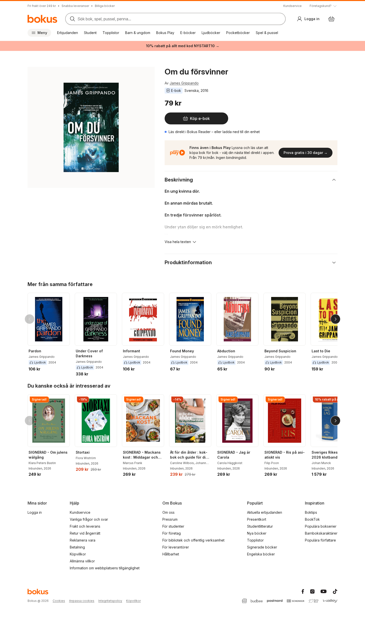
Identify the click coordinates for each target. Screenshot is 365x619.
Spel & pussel (267, 33)
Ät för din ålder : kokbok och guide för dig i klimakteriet (190, 455)
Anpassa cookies (81, 601)
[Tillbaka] (30, 319)
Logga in (35, 512)
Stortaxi (83, 452)
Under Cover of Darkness (89, 353)
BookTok (312, 519)
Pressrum (170, 519)
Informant (131, 351)
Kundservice (292, 6)
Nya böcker (256, 533)
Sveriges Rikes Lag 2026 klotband (328, 454)
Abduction (226, 351)
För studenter (173, 526)
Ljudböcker (211, 33)
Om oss (168, 512)
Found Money (182, 351)
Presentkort (256, 519)
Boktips (311, 512)
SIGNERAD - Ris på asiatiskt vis (284, 454)
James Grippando (184, 83)
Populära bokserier (320, 526)
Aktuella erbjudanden (264, 512)
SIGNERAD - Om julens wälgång (48, 454)
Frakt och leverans (85, 526)
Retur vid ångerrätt (85, 533)
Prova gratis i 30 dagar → (306, 152)
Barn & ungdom (137, 33)
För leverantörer (175, 547)
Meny (42, 33)
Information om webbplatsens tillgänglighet (105, 568)
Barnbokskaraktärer (321, 533)
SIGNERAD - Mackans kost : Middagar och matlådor (142, 455)
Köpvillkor (78, 554)
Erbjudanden (67, 33)
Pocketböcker (238, 33)
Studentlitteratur (260, 526)
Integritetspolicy (110, 601)
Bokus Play (165, 33)
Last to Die (321, 351)
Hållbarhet (170, 554)
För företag (171, 533)
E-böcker (188, 33)
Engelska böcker (261, 554)
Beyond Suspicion (280, 351)
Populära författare (320, 540)
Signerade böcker (262, 547)
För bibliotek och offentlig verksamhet (193, 540)
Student (90, 33)
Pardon (35, 351)
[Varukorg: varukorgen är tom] (331, 19)
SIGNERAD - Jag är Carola (233, 454)
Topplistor (111, 33)
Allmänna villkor (82, 561)
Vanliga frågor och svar (89, 519)
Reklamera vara (82, 540)
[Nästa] (335, 319)
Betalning (77, 547)
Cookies (59, 601)
